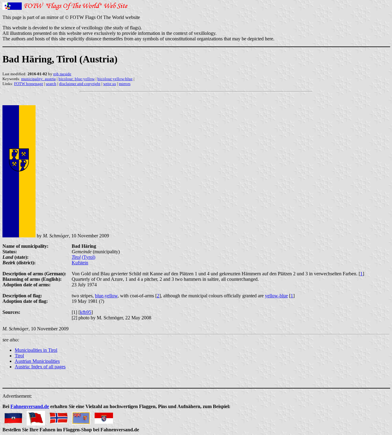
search (51, 83)
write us (109, 83)
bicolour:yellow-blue (115, 78)
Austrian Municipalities (37, 361)
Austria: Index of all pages (40, 366)
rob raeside (62, 74)
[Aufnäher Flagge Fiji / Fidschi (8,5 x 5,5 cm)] (81, 416)
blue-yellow (106, 295)
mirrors (124, 83)
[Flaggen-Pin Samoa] (36, 416)
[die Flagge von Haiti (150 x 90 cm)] (13, 416)
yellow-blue (276, 295)
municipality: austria (38, 78)
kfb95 (85, 312)
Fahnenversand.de (29, 406)
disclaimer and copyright (79, 83)
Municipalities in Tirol (36, 350)
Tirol (76, 257)
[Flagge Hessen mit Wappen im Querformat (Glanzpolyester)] (104, 416)
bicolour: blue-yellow (76, 78)
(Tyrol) (88, 257)
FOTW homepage (28, 83)
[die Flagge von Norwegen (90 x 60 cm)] (58, 416)
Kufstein (80, 262)
